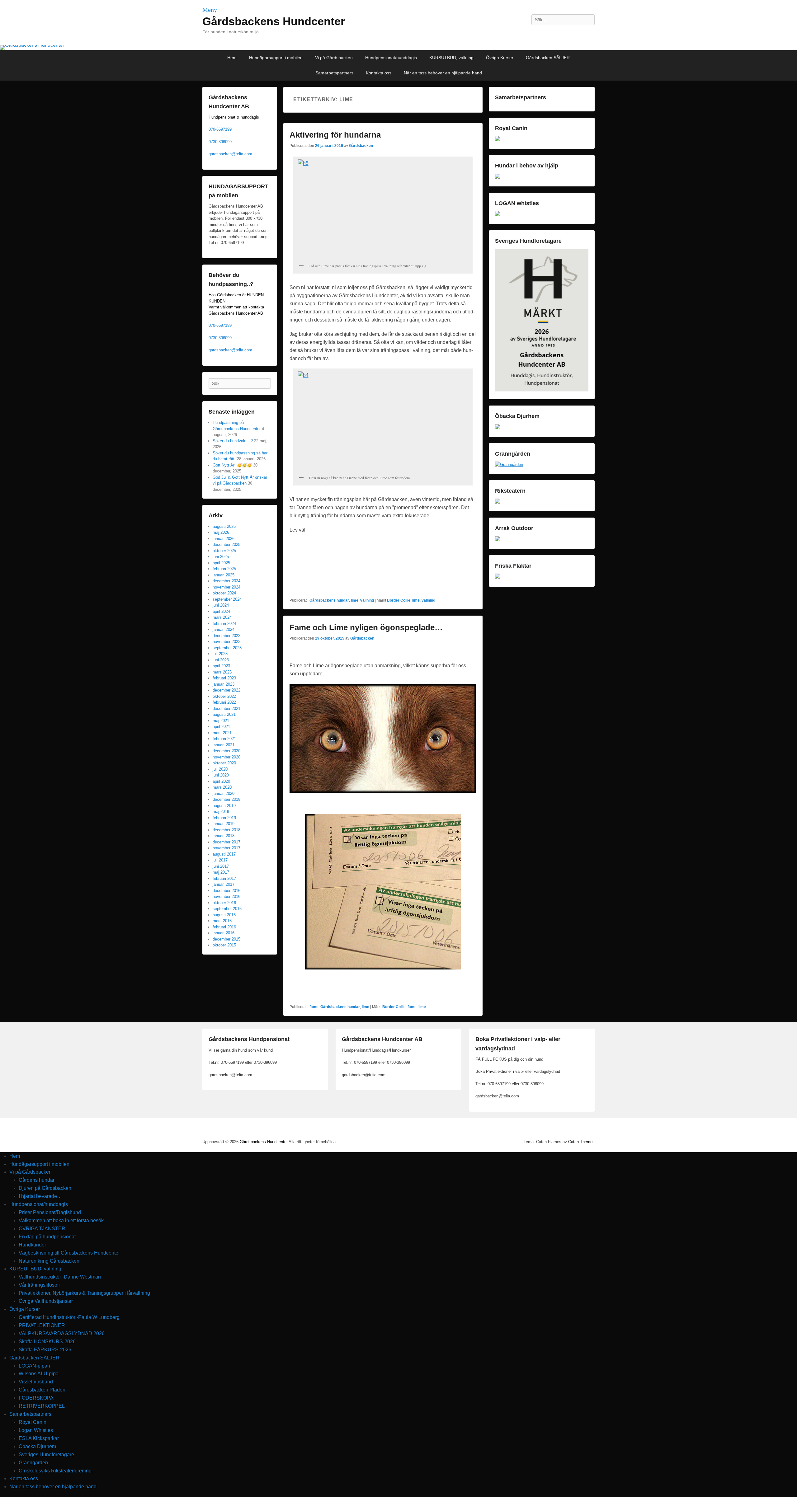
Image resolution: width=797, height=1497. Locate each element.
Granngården (33, 1462)
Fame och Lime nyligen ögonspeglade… (366, 627)
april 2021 (221, 726)
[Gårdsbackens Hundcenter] (398, 47)
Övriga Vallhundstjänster (46, 1301)
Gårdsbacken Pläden (42, 1389)
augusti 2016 (224, 915)
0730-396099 (220, 141)
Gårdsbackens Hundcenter (273, 21)
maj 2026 (221, 532)
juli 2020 (220, 769)
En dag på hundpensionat (47, 1236)
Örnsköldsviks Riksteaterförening (55, 1470)
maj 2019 (221, 811)
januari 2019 (223, 823)
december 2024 (226, 581)
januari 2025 (223, 575)
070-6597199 (220, 129)
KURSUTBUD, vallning (451, 57)
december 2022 (226, 690)
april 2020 (221, 781)
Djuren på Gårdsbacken (45, 1188)
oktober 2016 (224, 902)
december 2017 (226, 842)
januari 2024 (223, 629)
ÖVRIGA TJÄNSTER (42, 1228)
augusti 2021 (224, 714)
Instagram (575, 33)
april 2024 (221, 611)
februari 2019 (224, 817)
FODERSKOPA (36, 1398)
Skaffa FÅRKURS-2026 (45, 1349)
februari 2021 (224, 738)
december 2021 (226, 708)
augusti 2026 (224, 526)
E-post (589, 33)
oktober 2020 (224, 763)
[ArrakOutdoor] (497, 539)
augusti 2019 (224, 805)
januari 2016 (223, 933)
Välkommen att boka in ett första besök (61, 1220)
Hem (232, 57)
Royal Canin (32, 1422)
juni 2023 (221, 660)
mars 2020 (222, 787)
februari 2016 (224, 927)
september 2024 (227, 599)
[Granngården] (509, 464)
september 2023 (227, 647)
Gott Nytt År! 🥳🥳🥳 (232, 465)
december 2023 (226, 635)
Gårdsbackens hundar (329, 600)
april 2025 (221, 563)
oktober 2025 (224, 550)
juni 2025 (221, 556)
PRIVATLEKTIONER (42, 1325)
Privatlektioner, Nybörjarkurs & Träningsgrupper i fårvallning (84, 1293)
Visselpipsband (36, 1381)
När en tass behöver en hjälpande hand (443, 72)
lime (354, 600)
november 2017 (226, 848)
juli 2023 (220, 653)
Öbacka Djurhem (37, 1446)
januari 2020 (223, 793)
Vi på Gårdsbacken (334, 57)
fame (313, 1007)
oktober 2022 (224, 696)
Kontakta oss (378, 72)
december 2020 (226, 750)
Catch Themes (581, 1141)
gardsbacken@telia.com (230, 154)
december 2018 (226, 830)
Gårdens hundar (36, 1180)
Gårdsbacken (361, 145)
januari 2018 (223, 835)
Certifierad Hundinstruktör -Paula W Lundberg (69, 1317)
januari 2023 (223, 684)
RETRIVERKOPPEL (42, 1406)
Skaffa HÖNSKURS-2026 (47, 1341)
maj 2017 (221, 872)
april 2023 (221, 666)
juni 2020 (221, 775)
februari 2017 (224, 878)
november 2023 (226, 641)
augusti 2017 (224, 854)
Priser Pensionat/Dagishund (50, 1212)
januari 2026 (223, 538)
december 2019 (226, 799)
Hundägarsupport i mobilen (276, 57)
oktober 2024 (224, 593)
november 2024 (226, 587)
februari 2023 (224, 678)
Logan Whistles (36, 1430)
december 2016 (226, 890)
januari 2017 (223, 884)
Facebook (562, 33)
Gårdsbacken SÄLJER (548, 57)
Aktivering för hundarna (335, 134)
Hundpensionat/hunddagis (391, 57)
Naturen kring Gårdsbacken (49, 1261)
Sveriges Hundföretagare (46, 1454)
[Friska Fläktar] (497, 577)
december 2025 (226, 544)
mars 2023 (222, 672)
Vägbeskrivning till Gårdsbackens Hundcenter (69, 1252)
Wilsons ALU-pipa (39, 1373)
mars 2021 (222, 732)
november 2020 (226, 757)
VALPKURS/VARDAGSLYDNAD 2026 (62, 1333)
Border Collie (398, 600)
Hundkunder (32, 1244)
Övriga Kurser (499, 57)
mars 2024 (222, 617)
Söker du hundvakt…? (233, 441)
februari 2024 (224, 623)
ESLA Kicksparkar (39, 1438)
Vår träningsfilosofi (39, 1285)
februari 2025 (224, 568)
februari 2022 (224, 702)
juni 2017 (221, 866)
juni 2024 (221, 605)
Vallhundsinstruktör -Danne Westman (60, 1276)
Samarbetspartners (334, 72)
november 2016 (226, 896)
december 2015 (226, 939)
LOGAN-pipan (34, 1365)
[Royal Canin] (497, 139)
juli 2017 (220, 860)
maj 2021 (221, 720)
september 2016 (227, 908)
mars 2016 (222, 920)
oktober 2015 (224, 945)
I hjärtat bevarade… (40, 1196)
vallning (367, 600)
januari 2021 (223, 745)
